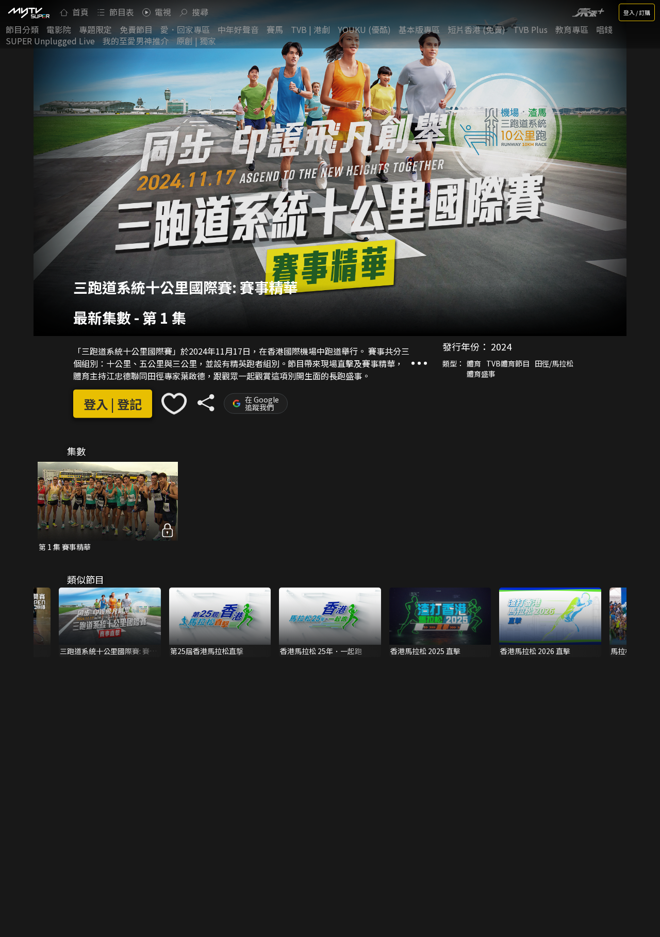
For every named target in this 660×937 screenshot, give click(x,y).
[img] (28, 12)
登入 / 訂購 (636, 12)
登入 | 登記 (113, 404)
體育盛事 (481, 374)
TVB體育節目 (508, 363)
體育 (474, 363)
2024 (501, 346)
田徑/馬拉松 (554, 363)
